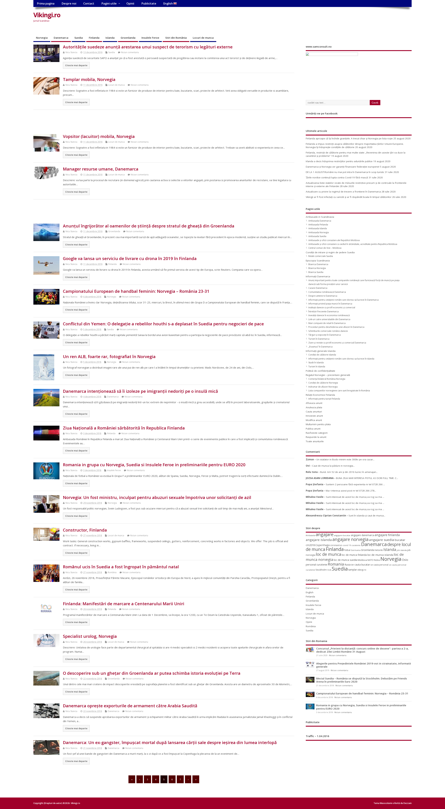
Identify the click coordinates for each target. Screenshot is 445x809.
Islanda (110, 37)
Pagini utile (109, 3)
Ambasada (310, 535)
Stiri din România (176, 37)
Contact (88, 3)
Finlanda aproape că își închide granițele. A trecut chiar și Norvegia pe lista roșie (349, 138)
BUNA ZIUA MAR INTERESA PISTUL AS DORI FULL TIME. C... (367, 478)
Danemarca (61, 37)
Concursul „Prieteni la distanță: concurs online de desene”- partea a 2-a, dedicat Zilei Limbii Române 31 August (362, 650)
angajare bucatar (342, 535)
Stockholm (321, 569)
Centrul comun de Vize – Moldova (324, 247)
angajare (324, 534)
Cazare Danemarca (317, 288)
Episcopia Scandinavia (318, 260)
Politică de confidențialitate (320, 370)
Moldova (362, 560)
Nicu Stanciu (71, 52)
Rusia (348, 564)
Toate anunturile (315, 441)
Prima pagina (45, 3)
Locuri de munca (203, 37)
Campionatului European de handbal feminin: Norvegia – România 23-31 (136, 291)
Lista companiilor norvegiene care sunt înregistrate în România (339, 390)
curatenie (356, 545)
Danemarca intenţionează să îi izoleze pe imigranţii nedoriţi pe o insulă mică (140, 391)
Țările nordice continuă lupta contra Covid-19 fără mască (337, 177)
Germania (356, 550)
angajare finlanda (387, 535)
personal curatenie (316, 564)
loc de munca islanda (380, 554)
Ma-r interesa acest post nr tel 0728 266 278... (351, 490)
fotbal (347, 550)
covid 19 (347, 545)
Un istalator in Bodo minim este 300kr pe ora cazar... (345, 459)
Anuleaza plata (314, 407)
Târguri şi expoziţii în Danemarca (324, 334)
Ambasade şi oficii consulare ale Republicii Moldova (334, 240)
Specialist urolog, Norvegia (90, 636)
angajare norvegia (350, 539)
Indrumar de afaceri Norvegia (323, 386)
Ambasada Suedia (317, 236)
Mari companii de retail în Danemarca (327, 323)
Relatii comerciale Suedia (320, 256)
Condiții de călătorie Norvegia (323, 382)
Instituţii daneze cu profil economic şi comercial (331, 307)
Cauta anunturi (314, 411)
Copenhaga (322, 545)
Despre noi (69, 3)
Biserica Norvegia (317, 268)
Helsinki (379, 550)
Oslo (405, 560)
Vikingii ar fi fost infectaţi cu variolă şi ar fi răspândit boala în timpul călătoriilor (348, 197)
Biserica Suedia (315, 272)
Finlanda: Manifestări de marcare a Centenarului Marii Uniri (123, 603)
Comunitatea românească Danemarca (327, 292)
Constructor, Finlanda (85, 530)
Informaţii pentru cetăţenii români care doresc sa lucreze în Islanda (341, 358)
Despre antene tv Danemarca (322, 295)
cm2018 (310, 545)
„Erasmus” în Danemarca (320, 346)
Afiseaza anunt (314, 403)
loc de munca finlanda (354, 554)
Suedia (78, 37)
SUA (329, 569)
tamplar (352, 569)
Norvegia (42, 37)
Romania (336, 564)
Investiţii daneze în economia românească (329, 315)
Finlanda (94, 37)
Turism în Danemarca (318, 338)
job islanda (402, 550)
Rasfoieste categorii (316, 432)
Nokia (377, 560)
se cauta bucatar (360, 564)
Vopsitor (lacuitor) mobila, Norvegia (99, 136)
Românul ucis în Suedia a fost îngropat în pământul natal (121, 567)
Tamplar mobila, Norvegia (89, 79)
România (112, 572)
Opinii (130, 3)
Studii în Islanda (316, 362)
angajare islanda (319, 539)
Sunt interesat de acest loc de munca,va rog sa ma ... (355, 496)
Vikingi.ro (46, 15)
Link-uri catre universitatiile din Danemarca (329, 319)
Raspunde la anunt (316, 437)
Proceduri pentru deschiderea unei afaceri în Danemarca (336, 327)
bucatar (400, 540)
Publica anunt (313, 428)
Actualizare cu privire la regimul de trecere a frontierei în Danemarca (343, 191)
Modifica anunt (314, 420)
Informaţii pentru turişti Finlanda (324, 398)
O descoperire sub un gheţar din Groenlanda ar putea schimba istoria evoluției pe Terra (151, 673)
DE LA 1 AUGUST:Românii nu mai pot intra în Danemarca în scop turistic (345, 172)
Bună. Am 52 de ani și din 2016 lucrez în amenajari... (349, 472)
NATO (370, 560)
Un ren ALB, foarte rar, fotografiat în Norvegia (109, 356)
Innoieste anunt (314, 415)
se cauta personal (379, 564)
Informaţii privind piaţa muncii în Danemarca (330, 303)
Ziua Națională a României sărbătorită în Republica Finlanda (124, 428)
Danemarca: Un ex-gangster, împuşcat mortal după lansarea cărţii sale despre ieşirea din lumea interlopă (170, 742)
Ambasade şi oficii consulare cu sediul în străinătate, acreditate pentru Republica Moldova (352, 244)
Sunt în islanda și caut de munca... (367, 515)
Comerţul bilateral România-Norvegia (326, 378)
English (168, 3)
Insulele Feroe (150, 37)
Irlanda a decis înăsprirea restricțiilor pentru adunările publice (339, 161)
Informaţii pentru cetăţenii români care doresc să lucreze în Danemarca (343, 299)
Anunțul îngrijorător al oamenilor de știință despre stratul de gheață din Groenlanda (148, 226)
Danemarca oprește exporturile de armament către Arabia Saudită (130, 706)
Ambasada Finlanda (318, 224)
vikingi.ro (361, 569)
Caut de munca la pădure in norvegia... (333, 465)
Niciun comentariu (130, 52)
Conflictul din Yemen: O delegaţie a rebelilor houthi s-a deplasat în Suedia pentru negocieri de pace (163, 324)
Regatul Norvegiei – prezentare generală (328, 375)
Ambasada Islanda (317, 228)
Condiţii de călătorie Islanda (322, 354)
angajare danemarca (362, 535)
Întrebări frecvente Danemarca (323, 311)
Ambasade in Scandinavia (320, 216)
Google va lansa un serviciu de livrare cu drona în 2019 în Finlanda (130, 258)
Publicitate (148, 3)
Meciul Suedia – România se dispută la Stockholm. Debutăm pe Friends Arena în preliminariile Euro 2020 (361, 680)
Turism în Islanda (316, 366)
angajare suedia (381, 539)
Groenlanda (128, 37)
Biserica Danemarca (318, 264)
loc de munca (328, 554)
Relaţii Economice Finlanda (320, 394)
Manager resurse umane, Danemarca (100, 169)
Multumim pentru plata (318, 424)
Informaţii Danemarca (318, 276)
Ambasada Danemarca (319, 220)
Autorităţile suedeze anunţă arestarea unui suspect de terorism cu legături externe (148, 47)
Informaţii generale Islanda (320, 351)
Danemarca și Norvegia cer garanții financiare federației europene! (342, 166)
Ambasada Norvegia (318, 232)
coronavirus (336, 545)
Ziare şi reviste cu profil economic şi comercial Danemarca (337, 342)
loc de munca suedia (345, 560)
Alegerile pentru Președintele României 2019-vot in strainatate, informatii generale (363, 665)
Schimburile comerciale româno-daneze (328, 331)
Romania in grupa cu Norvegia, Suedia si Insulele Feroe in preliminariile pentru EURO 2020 (154, 464)
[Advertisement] (345, 18)
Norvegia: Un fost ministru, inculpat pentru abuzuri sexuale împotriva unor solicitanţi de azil (157, 497)
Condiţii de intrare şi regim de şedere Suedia (330, 252)
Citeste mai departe (76, 65)
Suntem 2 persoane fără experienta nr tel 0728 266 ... (355, 484)
